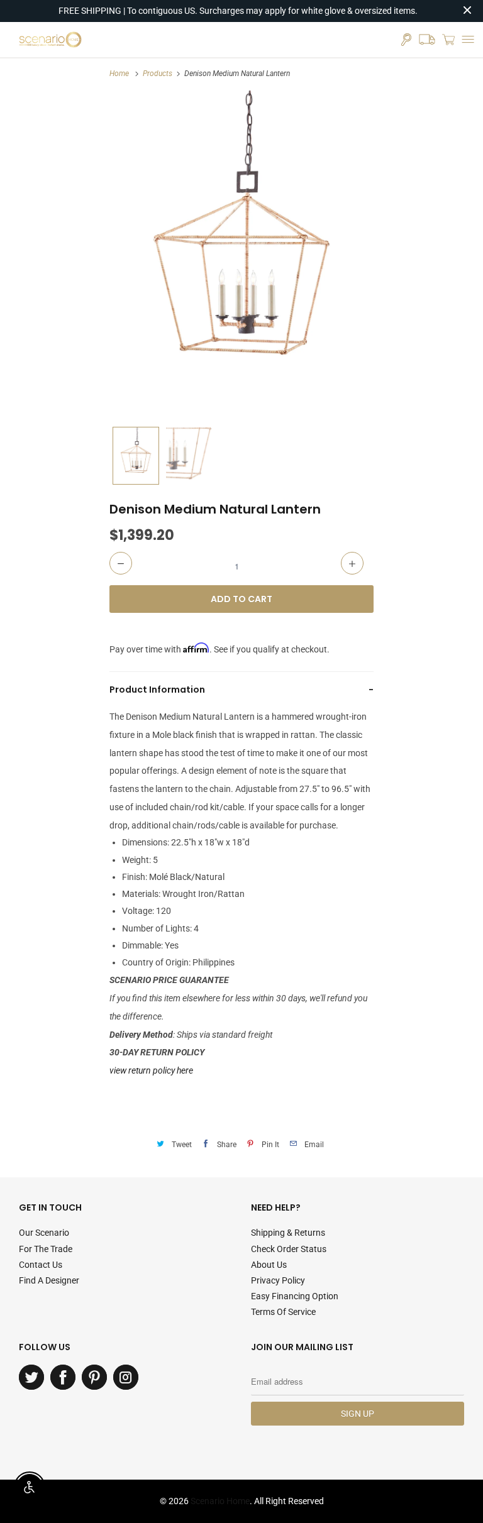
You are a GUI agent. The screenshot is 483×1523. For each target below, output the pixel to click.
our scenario (44, 1233)
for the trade (45, 1249)
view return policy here (151, 1070)
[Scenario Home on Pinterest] (94, 1377)
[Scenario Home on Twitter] (31, 1377)
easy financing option (294, 1296)
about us (269, 1265)
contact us (40, 1265)
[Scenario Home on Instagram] (125, 1377)
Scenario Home (220, 1501)
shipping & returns (288, 1233)
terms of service (283, 1312)
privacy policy (278, 1280)
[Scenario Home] (50, 39)
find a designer (49, 1280)
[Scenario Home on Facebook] (62, 1377)
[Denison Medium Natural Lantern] (241, 256)
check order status (288, 1249)
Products (157, 73)
